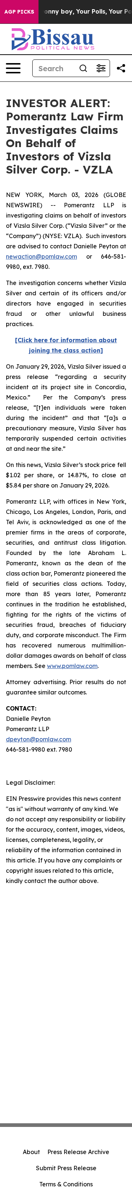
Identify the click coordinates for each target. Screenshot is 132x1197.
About (31, 1152)
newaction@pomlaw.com (41, 256)
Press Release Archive (78, 1152)
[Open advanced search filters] (101, 68)
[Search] (83, 68)
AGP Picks (19, 11)
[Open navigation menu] (13, 68)
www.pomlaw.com (72, 665)
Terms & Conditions (66, 1184)
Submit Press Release (66, 1168)
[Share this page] (121, 68)
